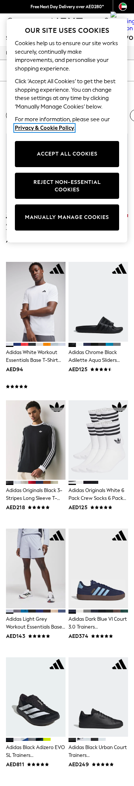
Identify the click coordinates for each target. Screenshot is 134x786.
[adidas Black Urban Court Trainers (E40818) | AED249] (98, 697)
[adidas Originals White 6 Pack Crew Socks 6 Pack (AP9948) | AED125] (98, 440)
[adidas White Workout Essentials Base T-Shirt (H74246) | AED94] (36, 301)
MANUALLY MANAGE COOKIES (67, 217)
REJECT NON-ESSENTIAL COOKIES (67, 186)
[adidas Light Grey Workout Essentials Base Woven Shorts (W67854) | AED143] (36, 568)
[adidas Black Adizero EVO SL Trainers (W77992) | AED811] (36, 697)
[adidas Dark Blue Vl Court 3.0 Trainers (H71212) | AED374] (98, 568)
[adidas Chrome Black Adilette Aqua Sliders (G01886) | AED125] (98, 301)
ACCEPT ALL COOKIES (67, 154)
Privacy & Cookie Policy (44, 128)
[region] (67, 130)
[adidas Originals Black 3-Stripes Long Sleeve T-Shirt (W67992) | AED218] (36, 440)
